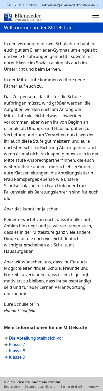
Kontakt (92, 386)
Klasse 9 (17, 357)
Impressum (12, 386)
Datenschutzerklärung (40, 386)
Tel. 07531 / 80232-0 (22, 5)
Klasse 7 (17, 344)
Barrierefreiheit (71, 386)
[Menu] (95, 17)
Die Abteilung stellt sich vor (36, 338)
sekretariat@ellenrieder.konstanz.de (68, 5)
